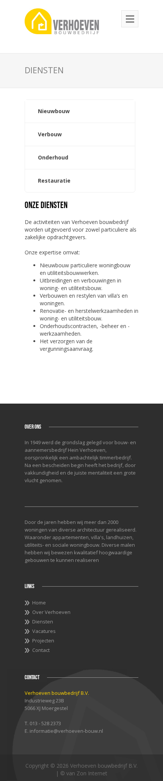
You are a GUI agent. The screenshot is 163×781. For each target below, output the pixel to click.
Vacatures (44, 631)
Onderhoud (53, 157)
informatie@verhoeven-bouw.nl (66, 730)
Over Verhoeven (51, 612)
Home (39, 602)
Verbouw (50, 134)
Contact (41, 650)
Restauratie (54, 180)
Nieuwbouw (54, 111)
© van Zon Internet (83, 773)
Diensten (42, 621)
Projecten (43, 640)
